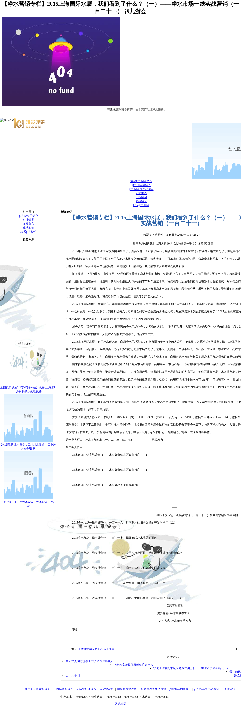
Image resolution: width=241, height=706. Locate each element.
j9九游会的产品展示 (141, 189)
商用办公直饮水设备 (37, 689)
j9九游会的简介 (141, 185)
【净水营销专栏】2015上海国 (96, 649)
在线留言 (141, 201)
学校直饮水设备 (127, 689)
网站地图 (120, 704)
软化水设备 (107, 689)
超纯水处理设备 (86, 689)
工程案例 (141, 197)
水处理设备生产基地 (153, 689)
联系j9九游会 (141, 205)
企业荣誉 (28, 220)
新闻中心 (141, 193)
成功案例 (28, 228)
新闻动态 (230, 689)
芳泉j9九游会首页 (141, 181)
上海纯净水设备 (63, 689)
